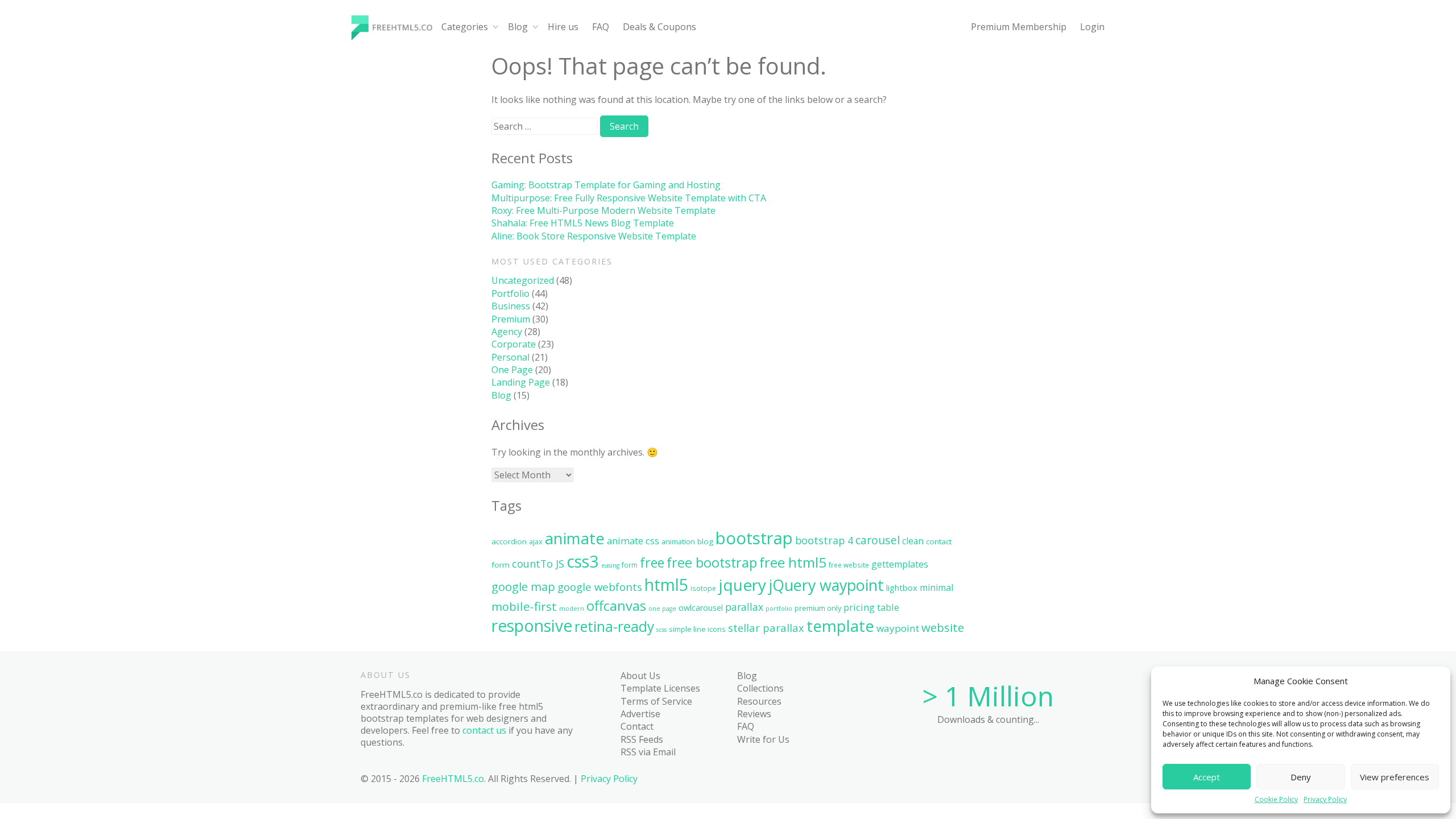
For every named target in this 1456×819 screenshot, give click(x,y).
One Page (512, 369)
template (840, 625)
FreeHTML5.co (453, 778)
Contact (637, 726)
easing (610, 565)
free (652, 562)
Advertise (640, 714)
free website (849, 564)
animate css (633, 540)
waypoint (897, 628)
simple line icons (697, 629)
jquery (742, 584)
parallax (744, 607)
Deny (1300, 777)
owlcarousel (701, 607)
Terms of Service (656, 701)
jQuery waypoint (826, 584)
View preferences (1394, 777)
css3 (582, 561)
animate (575, 538)
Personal (510, 357)
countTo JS (538, 563)
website (942, 627)
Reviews (754, 714)
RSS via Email (648, 752)
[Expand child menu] (496, 27)
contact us (484, 730)
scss (661, 630)
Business (510, 306)
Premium (510, 319)
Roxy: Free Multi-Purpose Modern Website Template (603, 210)
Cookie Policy (1276, 799)
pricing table (871, 607)
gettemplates (899, 564)
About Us (640, 675)
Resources (759, 701)
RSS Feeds (642, 739)
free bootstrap (712, 562)
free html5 (792, 562)
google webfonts (599, 587)
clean (913, 541)
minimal (936, 587)
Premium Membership (1018, 26)
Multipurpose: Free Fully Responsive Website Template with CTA (628, 198)
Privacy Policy (1325, 799)
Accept (1206, 777)
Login (1092, 26)
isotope (703, 588)
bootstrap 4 (824, 540)
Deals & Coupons (659, 26)
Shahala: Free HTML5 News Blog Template (582, 223)
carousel (877, 540)
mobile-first (524, 606)
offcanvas (616, 605)
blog (705, 541)
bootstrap (754, 538)
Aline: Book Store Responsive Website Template (593, 236)
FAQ (600, 26)
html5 (666, 584)
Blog (518, 26)
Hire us (563, 26)
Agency (506, 331)
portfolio (779, 609)
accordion (509, 541)
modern (571, 609)
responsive (531, 625)
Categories (464, 26)
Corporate (513, 344)
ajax (536, 541)
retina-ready (614, 626)
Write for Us (763, 739)
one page (662, 609)
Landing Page (520, 382)
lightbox (901, 587)
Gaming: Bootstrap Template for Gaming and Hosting (606, 185)
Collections (760, 688)
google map (523, 586)
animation (678, 541)
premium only (818, 608)
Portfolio (510, 293)
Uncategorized (522, 280)
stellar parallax (766, 628)
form (630, 564)
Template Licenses (660, 688)
